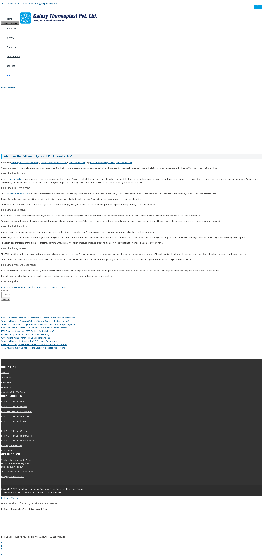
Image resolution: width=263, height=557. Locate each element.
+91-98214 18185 (25, 3)
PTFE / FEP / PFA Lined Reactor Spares (18, 440)
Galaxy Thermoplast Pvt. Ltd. (54, 162)
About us (5, 372)
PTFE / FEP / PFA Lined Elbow (14, 406)
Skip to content (8, 87)
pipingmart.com (54, 492)
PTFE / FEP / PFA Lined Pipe (13, 401)
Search (5, 299)
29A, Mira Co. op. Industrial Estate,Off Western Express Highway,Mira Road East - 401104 (16, 463)
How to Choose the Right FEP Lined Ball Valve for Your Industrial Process (34, 327)
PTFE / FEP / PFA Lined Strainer (15, 431)
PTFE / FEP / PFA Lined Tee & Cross (16, 411)
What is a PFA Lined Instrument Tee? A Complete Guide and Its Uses (32, 341)
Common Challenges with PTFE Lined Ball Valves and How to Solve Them (34, 344)
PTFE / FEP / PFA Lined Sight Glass (16, 435)
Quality (10, 37)
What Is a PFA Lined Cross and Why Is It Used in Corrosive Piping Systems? (35, 321)
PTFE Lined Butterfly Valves (102, 162)
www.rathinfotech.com (35, 492)
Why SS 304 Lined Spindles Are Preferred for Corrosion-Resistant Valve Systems (38, 317)
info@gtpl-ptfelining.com (46, 3)
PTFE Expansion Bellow (11, 445)
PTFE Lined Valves (77, 162)
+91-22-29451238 (8, 3)
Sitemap (71, 489)
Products (11, 47)
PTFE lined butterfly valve (16, 193)
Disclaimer (82, 489)
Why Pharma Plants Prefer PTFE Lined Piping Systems (25, 337)
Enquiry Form (7, 387)
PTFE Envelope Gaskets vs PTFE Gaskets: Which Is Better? (27, 331)
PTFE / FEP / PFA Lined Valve (13, 421)
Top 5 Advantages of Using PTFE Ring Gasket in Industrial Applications (33, 347)
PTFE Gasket (7, 450)
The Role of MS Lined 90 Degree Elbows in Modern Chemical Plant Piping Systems (38, 324)
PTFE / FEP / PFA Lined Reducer (15, 416)
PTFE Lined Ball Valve (12, 179)
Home (9, 19)
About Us (11, 28)
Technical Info (7, 377)
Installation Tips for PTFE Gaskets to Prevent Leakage (25, 334)
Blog (9, 75)
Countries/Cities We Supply (13, 392)
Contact (11, 66)
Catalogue (6, 382)
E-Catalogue (13, 56)
